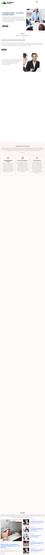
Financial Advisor (32, 548)
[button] (37, 2)
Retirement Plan (3, 542)
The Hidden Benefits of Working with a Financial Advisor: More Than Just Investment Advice (36, 529)
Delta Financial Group (39, 44)
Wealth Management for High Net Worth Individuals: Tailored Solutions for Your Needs (37, 543)
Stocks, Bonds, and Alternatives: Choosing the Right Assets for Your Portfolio (10, 546)
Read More (2, 553)
